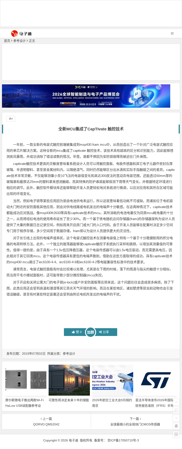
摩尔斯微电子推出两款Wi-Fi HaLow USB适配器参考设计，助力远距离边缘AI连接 (24, 405)
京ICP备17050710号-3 (123, 440)
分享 (106, 332)
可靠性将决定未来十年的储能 (69, 400)
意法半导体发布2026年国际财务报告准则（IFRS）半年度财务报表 (154, 405)
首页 (7, 40)
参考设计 (19, 40)
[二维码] (176, 434)
